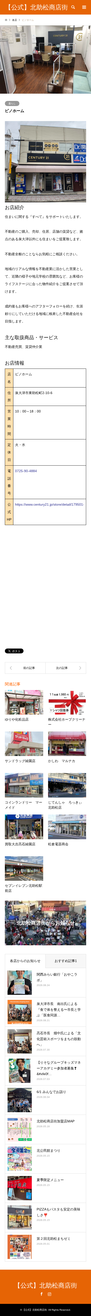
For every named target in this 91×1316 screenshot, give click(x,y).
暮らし (12, 103)
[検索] (73, 7)
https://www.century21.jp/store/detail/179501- (49, 504)
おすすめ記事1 (66, 961)
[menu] (83, 7)
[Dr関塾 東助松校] (25, 668)
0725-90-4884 (26, 471)
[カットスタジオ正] (66, 668)
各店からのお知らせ (25, 961)
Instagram (49, 1294)
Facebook (41, 1294)
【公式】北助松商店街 (45, 1285)
